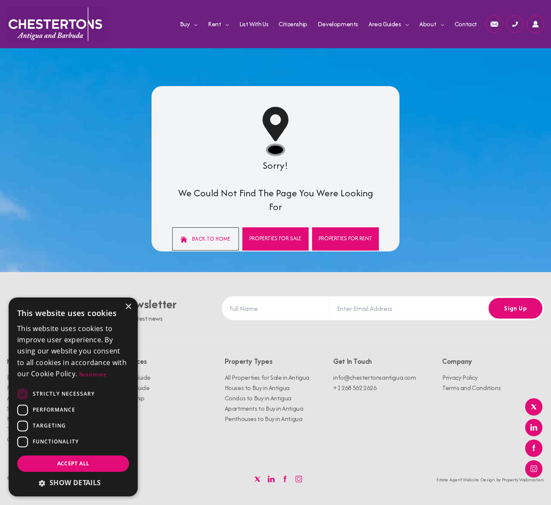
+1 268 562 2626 (354, 387)
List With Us (253, 23)
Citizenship (293, 23)
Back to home (210, 239)
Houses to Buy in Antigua (257, 387)
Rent (215, 23)
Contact (466, 23)
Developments (338, 23)
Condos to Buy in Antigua (258, 398)
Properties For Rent (345, 238)
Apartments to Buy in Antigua (264, 408)
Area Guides (385, 23)
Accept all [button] (73, 463)
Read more (93, 374)
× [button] (128, 307)
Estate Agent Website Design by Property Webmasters (490, 479)
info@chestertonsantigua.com (374, 377)
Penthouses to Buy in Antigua (264, 418)
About (428, 23)
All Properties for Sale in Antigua (267, 377)
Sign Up (515, 308)
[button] (73, 482)
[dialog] (73, 396)
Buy (185, 23)
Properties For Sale (275, 238)
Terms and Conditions (471, 387)
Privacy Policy (459, 377)
